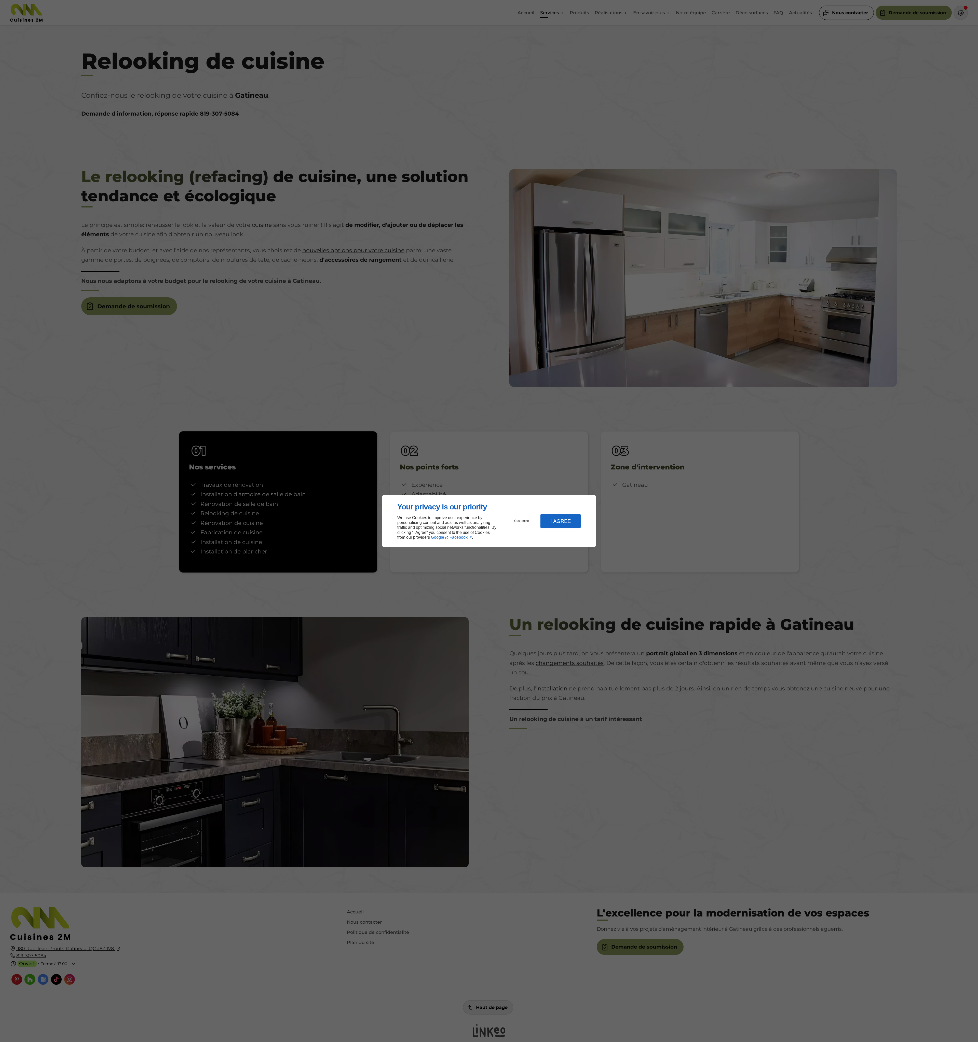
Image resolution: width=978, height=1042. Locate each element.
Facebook (459, 537)
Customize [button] (521, 521)
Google (437, 537)
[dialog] (489, 521)
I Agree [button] (560, 521)
